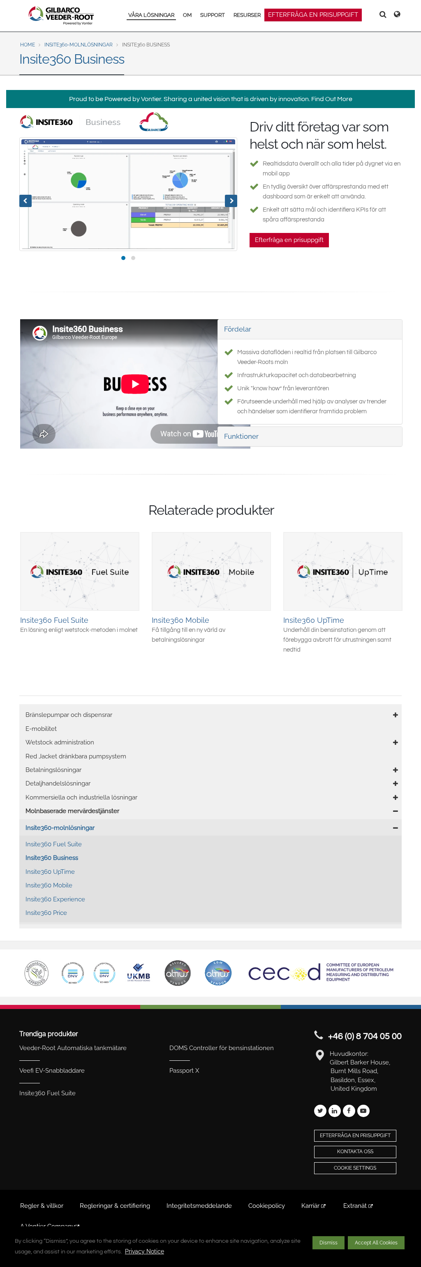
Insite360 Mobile (48, 885)
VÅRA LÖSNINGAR (151, 15)
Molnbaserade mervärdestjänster (72, 811)
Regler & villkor (41, 1205)
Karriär (311, 1205)
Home (27, 45)
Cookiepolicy (266, 1205)
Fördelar (237, 329)
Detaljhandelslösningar (57, 783)
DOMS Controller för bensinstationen (221, 1048)
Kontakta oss (355, 1151)
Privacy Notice (144, 1251)
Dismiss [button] (328, 1243)
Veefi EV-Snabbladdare (52, 1070)
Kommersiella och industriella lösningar (81, 797)
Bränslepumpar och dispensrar (68, 715)
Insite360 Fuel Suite (53, 844)
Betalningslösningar (53, 770)
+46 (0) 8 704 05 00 (365, 1036)
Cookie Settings (355, 1168)
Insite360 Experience (55, 899)
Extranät (355, 1205)
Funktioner (241, 436)
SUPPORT (212, 15)
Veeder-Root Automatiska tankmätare (73, 1048)
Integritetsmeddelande (199, 1205)
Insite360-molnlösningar (78, 45)
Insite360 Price (46, 913)
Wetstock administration (59, 742)
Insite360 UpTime (50, 871)
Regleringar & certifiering (115, 1205)
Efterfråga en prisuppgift (313, 14)
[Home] (61, 15)
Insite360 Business (51, 858)
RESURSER (247, 15)
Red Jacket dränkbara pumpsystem (75, 756)
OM (187, 15)
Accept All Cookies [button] (376, 1243)
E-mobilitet (41, 729)
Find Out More (331, 99)
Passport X (184, 1070)
